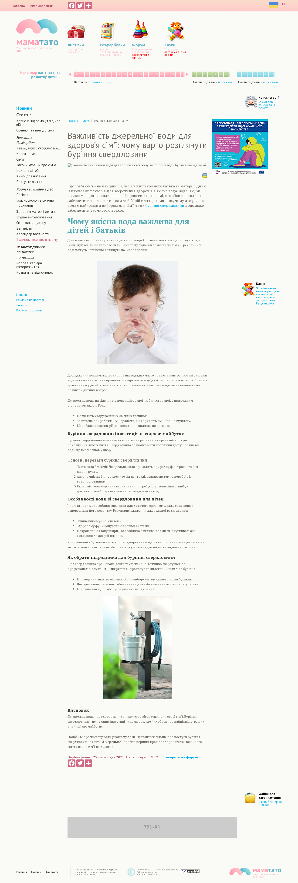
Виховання (25, 206)
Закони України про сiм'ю (36, 164)
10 (124, 74)
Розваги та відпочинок (34, 272)
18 (167, 74)
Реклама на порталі (30, 300)
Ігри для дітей (27, 170)
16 (157, 74)
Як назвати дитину (31, 222)
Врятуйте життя (29, 181)
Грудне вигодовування (34, 217)
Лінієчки (21, 305)
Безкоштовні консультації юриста (266, 105)
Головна (19, 5)
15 (151, 74)
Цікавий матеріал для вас (270, 803)
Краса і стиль (26, 153)
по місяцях (25, 257)
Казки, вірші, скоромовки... (38, 148)
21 (183, 74)
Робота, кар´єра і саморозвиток (30, 265)
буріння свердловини (164, 205)
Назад (69, 74)
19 (173, 74)
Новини (24, 108)
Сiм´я (20, 159)
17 (162, 74)
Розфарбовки (27, 142)
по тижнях (24, 251)
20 (178, 74)
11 (130, 74)
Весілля (22, 194)
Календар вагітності (32, 233)
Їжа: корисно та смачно (35, 200)
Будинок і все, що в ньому (37, 239)
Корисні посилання (29, 310)
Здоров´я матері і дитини (36, 211)
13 (140, 74)
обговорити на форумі (179, 757)
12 (135, 74)
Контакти (51, 872)
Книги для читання (31, 176)
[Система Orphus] (190, 871)
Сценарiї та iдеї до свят (35, 130)
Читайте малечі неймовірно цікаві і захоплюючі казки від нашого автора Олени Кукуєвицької (268, 295)
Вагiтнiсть (24, 228)
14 (146, 74)
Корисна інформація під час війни (38, 122)
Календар (28, 72)
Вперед (187, 74)
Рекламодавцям (41, 5)
